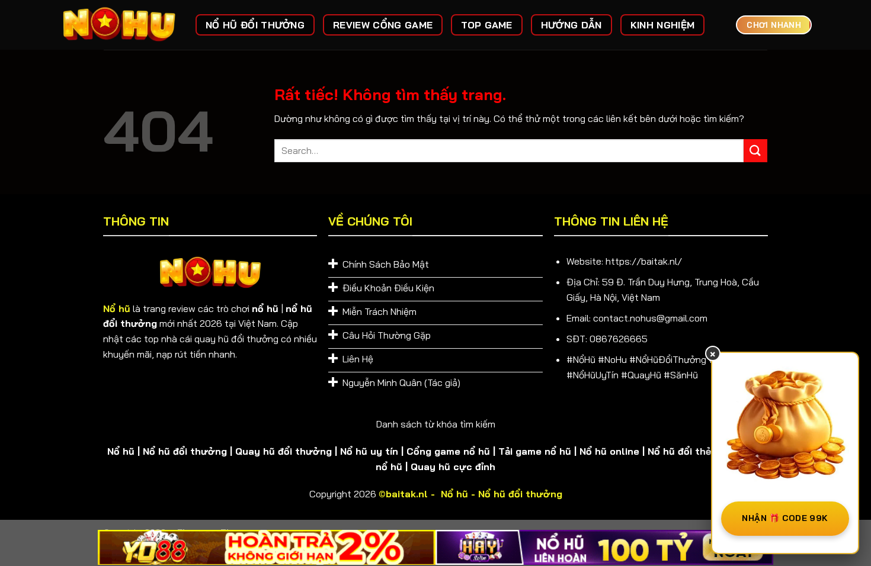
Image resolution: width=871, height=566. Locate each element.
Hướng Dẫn (571, 25)
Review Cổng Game (383, 25)
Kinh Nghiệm (662, 25)
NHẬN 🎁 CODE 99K (785, 518)
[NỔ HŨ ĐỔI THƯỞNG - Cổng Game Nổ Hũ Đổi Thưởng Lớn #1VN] (118, 25)
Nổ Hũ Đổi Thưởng (255, 25)
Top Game (487, 25)
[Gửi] (755, 150)
